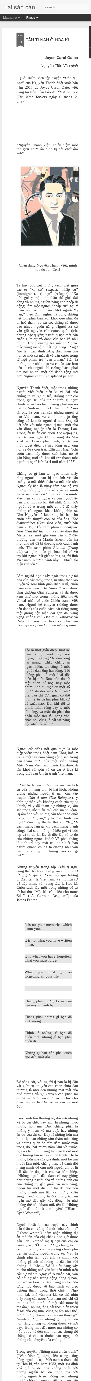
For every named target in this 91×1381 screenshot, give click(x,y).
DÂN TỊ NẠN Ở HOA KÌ (47, 40)
